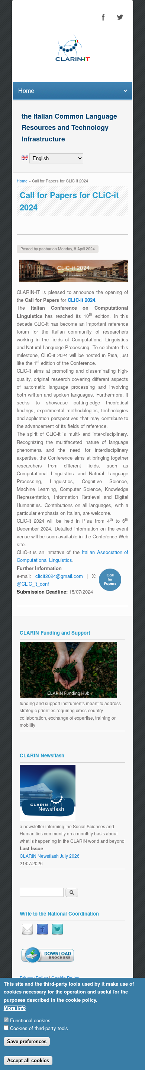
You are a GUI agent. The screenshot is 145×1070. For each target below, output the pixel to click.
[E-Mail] (27, 933)
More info (15, 1008)
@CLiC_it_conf (33, 583)
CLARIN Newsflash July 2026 (50, 855)
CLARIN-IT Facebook (103, 17)
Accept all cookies (28, 1060)
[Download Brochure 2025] (47, 961)
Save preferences (26, 1041)
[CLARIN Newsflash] (47, 819)
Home (22, 181)
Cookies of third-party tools (39, 1028)
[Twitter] (57, 933)
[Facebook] (42, 933)
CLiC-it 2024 (81, 299)
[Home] (72, 68)
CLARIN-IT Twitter (119, 17)
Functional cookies (30, 1020)
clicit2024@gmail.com (59, 575)
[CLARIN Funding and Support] (68, 695)
